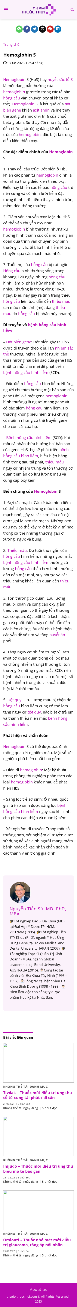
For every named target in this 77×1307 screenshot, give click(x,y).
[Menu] (5, 9)
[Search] (72, 10)
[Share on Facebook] (26, 29)
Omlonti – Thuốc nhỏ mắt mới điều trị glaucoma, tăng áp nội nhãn (37, 1242)
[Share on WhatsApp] (19, 29)
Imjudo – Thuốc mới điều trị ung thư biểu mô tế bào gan (38, 1169)
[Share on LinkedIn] (57, 29)
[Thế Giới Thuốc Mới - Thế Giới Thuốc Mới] (38, 9)
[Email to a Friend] (42, 29)
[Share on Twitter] (34, 29)
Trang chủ (11, 44)
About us (38, 1289)
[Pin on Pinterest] (50, 29)
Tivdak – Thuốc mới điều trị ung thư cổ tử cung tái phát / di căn (37, 1095)
